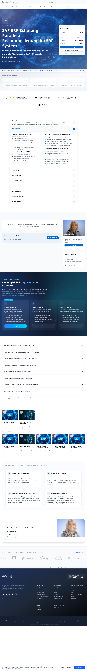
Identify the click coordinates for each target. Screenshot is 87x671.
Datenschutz (74, 596)
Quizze (38, 605)
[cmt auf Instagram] (16, 594)
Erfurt (44, 620)
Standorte (56, 594)
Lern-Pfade (39, 600)
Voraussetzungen (27, 70)
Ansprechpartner (58, 587)
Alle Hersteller (40, 598)
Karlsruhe (7, 622)
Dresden (34, 620)
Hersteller (53, 6)
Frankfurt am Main (55, 620)
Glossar (38, 607)
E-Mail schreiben (75, 247)
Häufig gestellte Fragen (76, 594)
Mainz (40, 622)
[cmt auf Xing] (9, 594)
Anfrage (73, 590)
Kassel (12, 622)
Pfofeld (64, 622)
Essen (48, 620)
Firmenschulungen (58, 598)
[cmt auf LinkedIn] (6, 594)
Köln (28, 622)
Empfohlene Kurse (41, 594)
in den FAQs (31, 398)
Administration (5, 6)
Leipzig (36, 622)
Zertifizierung (46, 6)
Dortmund (29, 620)
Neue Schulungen (41, 592)
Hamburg (76, 620)
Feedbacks (39, 603)
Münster (50, 622)
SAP (20, 61)
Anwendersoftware (22, 6)
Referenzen (39, 609)
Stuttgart (73, 622)
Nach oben (8, 605)
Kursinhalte (11, 70)
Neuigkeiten (56, 607)
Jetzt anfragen (72, 47)
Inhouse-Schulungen (58, 596)
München (45, 622)
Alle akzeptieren (79, 667)
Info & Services (71, 2)
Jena (3, 622)
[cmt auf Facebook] (3, 594)
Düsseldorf (39, 620)
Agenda (41, 70)
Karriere (55, 603)
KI (16, 6)
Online (60, 622)
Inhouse (35, 70)
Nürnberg (55, 622)
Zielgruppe (18, 70)
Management (36, 6)
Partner (55, 592)
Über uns (56, 590)
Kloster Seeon (18, 622)
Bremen (23, 620)
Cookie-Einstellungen (66, 667)
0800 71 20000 (75, 245)
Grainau (71, 620)
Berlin (19, 620)
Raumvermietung (60, 2)
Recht (41, 6)
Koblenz (24, 622)
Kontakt (51, 2)
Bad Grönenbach (13, 620)
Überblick (4, 70)
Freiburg (62, 620)
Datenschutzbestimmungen (13, 668)
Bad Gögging (5, 620)
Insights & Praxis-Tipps (59, 605)
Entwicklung (12, 6)
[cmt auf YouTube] (13, 594)
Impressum (73, 598)
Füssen (67, 620)
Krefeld (31, 622)
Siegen (68, 622)
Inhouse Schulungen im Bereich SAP (18, 295)
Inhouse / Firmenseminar (73, 50)
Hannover (82, 620)
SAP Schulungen (7, 25)
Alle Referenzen (79, 552)
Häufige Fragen (49, 70)
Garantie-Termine (41, 587)
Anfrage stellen (51, 237)
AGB (72, 592)
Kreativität (29, 6)
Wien (78, 622)
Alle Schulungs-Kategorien (43, 596)
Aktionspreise (40, 590)
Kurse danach (58, 70)
